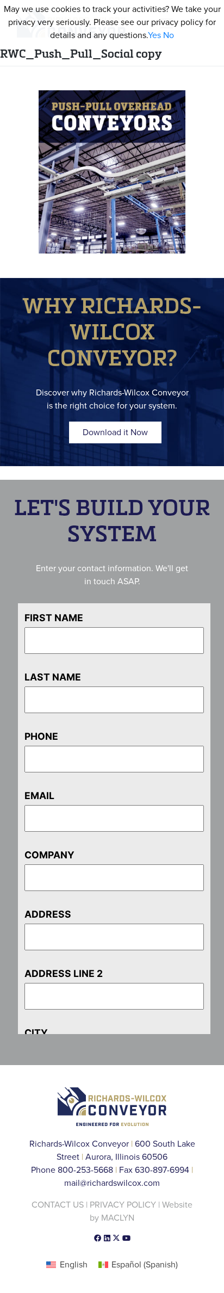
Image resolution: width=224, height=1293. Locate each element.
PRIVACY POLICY (123, 1204)
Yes (154, 35)
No (168, 35)
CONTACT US (58, 1204)
